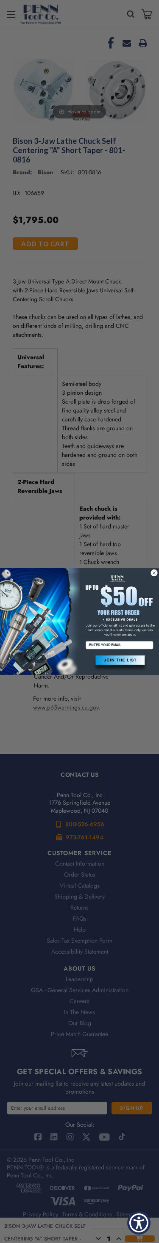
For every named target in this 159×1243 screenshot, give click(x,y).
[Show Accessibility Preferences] (139, 1223)
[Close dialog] (154, 572)
